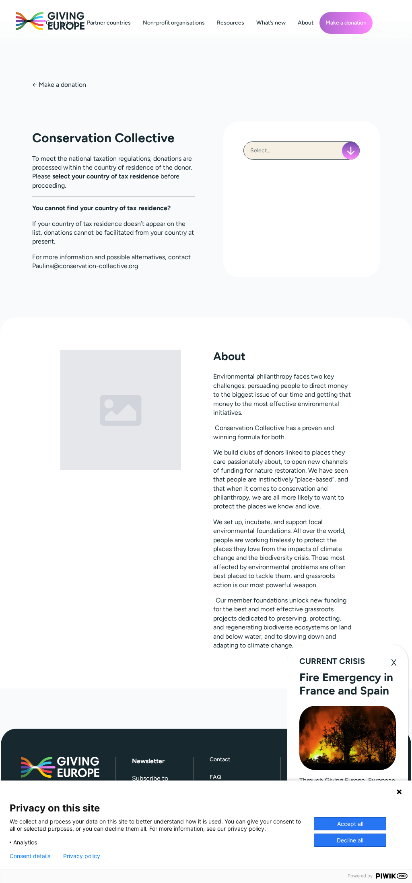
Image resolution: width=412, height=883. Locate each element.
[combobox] (301, 150)
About (305, 22)
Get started (60, 22)
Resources (230, 22)
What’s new (271, 22)
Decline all (350, 840)
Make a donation (346, 22)
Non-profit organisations (174, 22)
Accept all (350, 823)
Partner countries (109, 22)
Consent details (30, 856)
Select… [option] (260, 150)
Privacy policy (81, 856)
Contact (220, 760)
